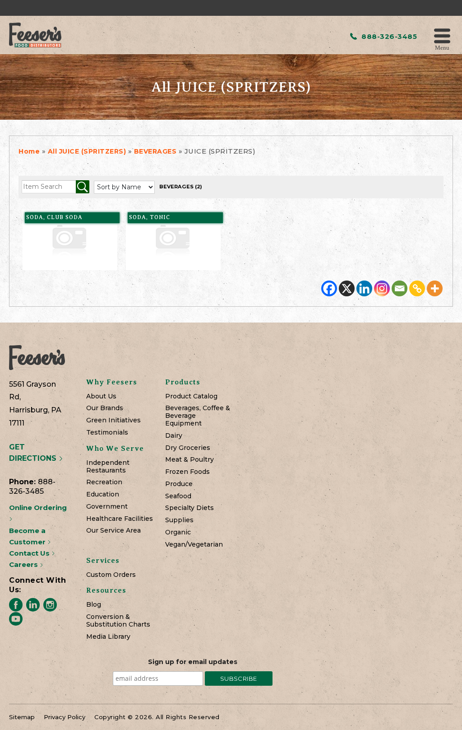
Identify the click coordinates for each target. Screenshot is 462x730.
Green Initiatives (113, 420)
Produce (179, 484)
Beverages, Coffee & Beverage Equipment (197, 415)
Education (102, 494)
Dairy (173, 436)
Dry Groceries (187, 448)
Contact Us (30, 553)
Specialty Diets (189, 508)
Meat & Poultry (189, 459)
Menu (442, 47)
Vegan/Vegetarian (194, 544)
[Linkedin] (364, 288)
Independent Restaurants (107, 466)
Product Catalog (191, 396)
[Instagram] (382, 288)
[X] (347, 288)
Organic (178, 532)
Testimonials (107, 432)
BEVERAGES (180, 186)
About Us (101, 396)
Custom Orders (111, 575)
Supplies (179, 520)
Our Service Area (113, 530)
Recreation (104, 482)
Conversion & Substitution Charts (118, 620)
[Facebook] (329, 288)
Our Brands (104, 408)
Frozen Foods (187, 472)
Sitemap (22, 717)
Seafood (178, 496)
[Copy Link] (417, 288)
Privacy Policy (64, 717)
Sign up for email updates (192, 662)
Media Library (108, 637)
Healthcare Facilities (119, 519)
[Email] (399, 288)
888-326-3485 (388, 36)
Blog (93, 604)
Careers (24, 564)
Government (107, 506)
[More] (435, 288)
